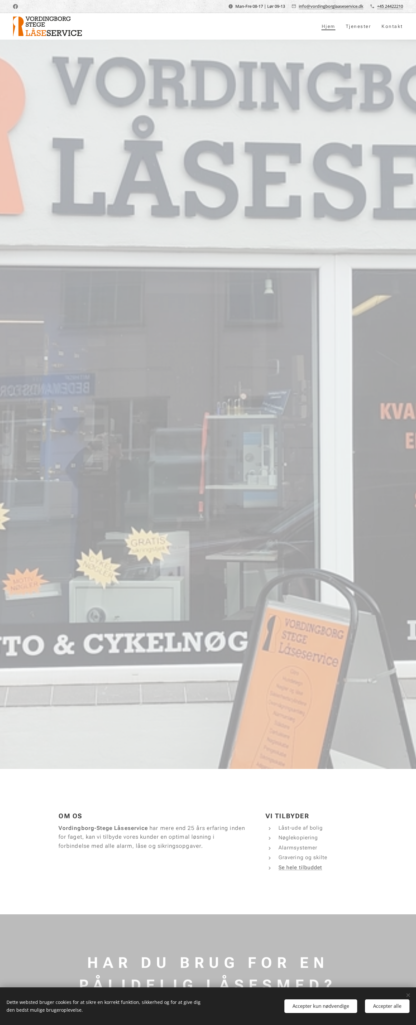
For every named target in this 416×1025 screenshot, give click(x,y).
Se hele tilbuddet (300, 867)
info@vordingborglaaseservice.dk (331, 6)
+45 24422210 (390, 6)
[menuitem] (330, 26)
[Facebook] (15, 6)
